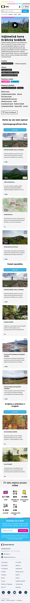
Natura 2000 (18, 106)
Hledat (25, 11)
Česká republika (6, 70)
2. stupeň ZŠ (15, 81)
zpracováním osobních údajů (14, 538)
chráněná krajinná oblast (8, 94)
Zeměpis (20, 88)
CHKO (15, 101)
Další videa (15, 130)
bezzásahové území (7, 104)
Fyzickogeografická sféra (9, 75)
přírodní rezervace (6, 101)
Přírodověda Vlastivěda (9, 88)
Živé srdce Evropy (7, 63)
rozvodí (25, 106)
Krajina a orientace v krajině (10, 72)
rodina (19, 14)
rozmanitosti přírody (7, 106)
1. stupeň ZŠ (5, 81)
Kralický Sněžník (19, 104)
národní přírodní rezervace (9, 99)
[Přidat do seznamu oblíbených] (25, 135)
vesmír (15, 14)
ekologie (10, 14)
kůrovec (19, 94)
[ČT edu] (5, 7)
